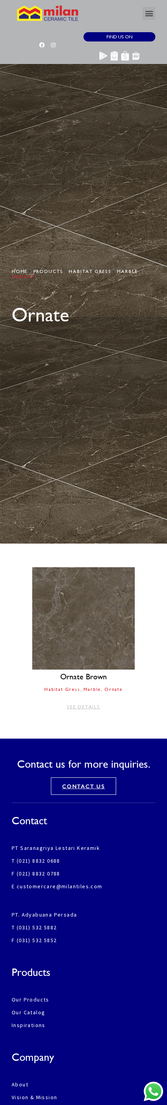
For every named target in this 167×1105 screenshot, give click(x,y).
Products (48, 271)
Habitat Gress (90, 271)
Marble (127, 271)
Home (20, 271)
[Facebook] (42, 45)
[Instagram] (53, 45)
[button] (149, 13)
